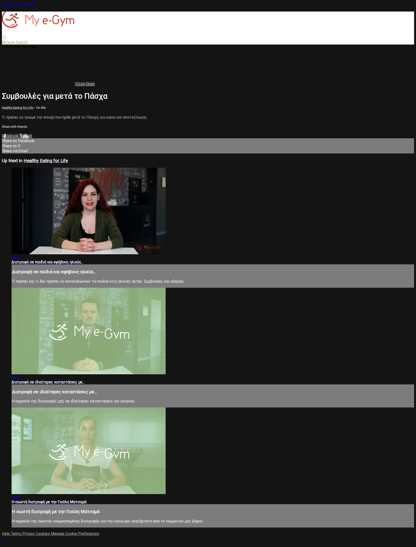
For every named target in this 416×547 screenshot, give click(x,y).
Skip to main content (19, 4)
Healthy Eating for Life (18, 107)
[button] (4, 37)
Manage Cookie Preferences (75, 533)
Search (21, 42)
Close (80, 84)
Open (90, 84)
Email (27, 136)
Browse (9, 42)
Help (6, 533)
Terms (16, 533)
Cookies (43, 533)
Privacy (29, 533)
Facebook (11, 136)
